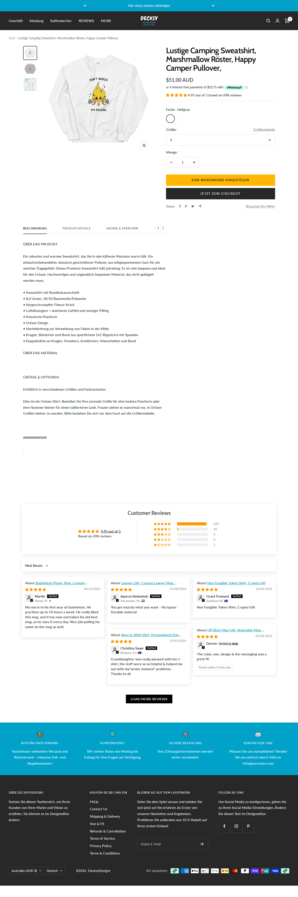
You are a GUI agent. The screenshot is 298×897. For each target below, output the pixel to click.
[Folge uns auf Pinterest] (248, 826)
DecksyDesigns (99, 871)
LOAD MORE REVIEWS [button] (149, 699)
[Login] (277, 20)
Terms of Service (102, 838)
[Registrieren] (202, 844)
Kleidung (36, 21)
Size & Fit (97, 824)
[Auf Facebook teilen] (180, 206)
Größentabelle (264, 129)
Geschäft (16, 21)
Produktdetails (77, 228)
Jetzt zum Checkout (220, 193)
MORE (106, 21)
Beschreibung (35, 228)
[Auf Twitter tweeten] (193, 206)
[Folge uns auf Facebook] (224, 826)
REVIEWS (86, 21)
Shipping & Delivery (105, 816)
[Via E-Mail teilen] (200, 206)
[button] (177, 95)
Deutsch (52, 871)
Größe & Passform (122, 228)
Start (12, 38)
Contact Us (98, 809)
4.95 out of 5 (111, 531)
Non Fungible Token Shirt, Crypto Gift (236, 583)
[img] (35, 589)
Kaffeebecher (61, 21)
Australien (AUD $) (24, 871)
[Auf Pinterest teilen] (186, 206)
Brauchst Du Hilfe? (260, 206)
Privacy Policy (100, 846)
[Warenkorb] (287, 21)
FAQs (94, 802)
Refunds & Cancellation (108, 831)
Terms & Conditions (105, 853)
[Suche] (268, 21)
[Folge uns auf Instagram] (236, 826)
